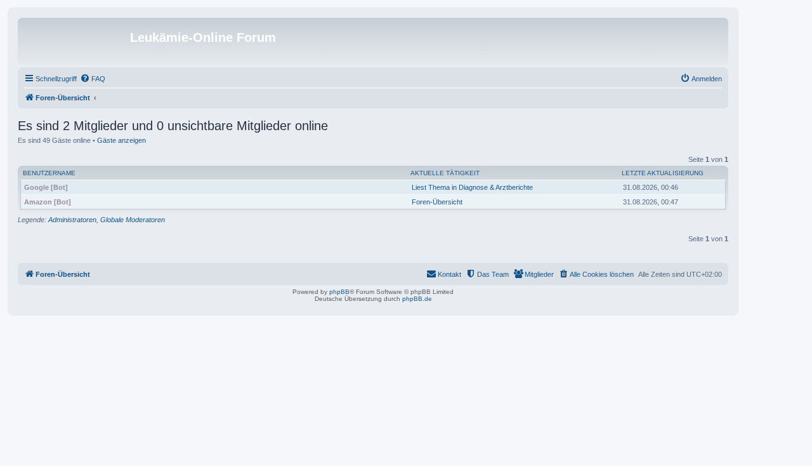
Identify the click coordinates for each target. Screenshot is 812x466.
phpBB (339, 291)
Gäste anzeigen (121, 140)
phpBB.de (417, 298)
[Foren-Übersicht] (75, 41)
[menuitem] (92, 78)
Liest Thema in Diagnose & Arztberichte (472, 187)
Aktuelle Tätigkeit (445, 173)
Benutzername (49, 173)
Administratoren (72, 219)
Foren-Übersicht (437, 202)
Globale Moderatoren (132, 219)
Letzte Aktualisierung (663, 173)
